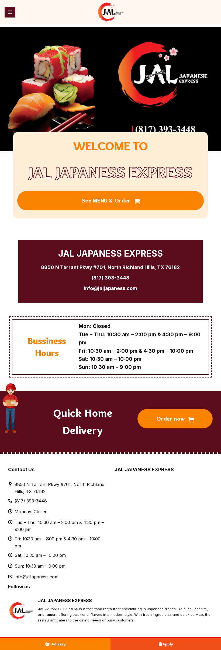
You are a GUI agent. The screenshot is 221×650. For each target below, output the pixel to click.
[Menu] (10, 12)
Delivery (58, 644)
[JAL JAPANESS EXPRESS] (110, 12)
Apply (167, 644)
